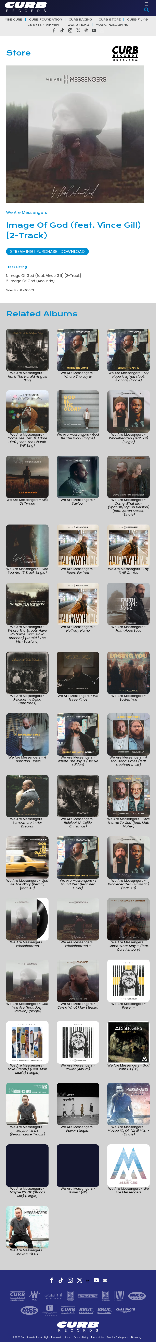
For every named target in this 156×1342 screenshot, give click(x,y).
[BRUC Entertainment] (105, 1310)
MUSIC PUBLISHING (112, 25)
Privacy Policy (81, 1337)
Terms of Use (97, 1337)
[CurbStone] (88, 1295)
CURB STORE (110, 19)
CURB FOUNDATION (45, 19)
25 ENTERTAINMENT (44, 25)
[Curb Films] (69, 1310)
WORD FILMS (78, 25)
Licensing (136, 1337)
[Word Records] (35, 1295)
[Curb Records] (18, 1295)
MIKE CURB (14, 19)
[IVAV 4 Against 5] (119, 1295)
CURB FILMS (137, 19)
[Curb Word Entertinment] (125, 1310)
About (68, 1337)
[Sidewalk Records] (71, 1295)
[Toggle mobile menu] (147, 4)
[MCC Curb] (30, 1310)
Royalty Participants (118, 1337)
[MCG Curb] (137, 1295)
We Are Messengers (26, 212)
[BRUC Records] (87, 1310)
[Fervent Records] (50, 1310)
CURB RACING (80, 19)
